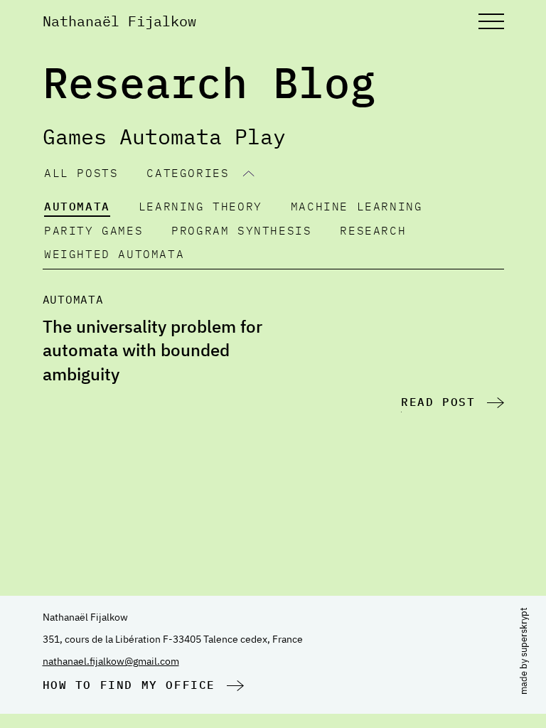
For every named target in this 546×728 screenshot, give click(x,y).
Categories (187, 173)
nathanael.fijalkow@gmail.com (111, 661)
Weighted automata (114, 254)
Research (373, 230)
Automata (77, 206)
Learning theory (200, 206)
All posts (81, 173)
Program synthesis (241, 230)
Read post (438, 402)
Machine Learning (357, 206)
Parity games (93, 230)
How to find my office (129, 685)
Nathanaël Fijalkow (119, 21)
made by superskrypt (524, 650)
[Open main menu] (491, 21)
